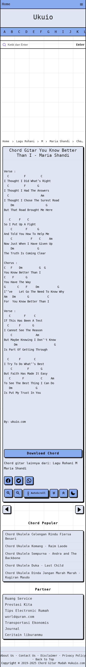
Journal (12, 629)
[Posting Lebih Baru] (7, 509)
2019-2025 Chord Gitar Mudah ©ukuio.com (53, 663)
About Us (7, 655)
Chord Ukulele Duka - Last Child (34, 565)
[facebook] (8, 480)
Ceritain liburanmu (24, 635)
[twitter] (18, 480)
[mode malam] (73, 493)
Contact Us (27, 655)
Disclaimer (48, 655)
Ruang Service (18, 599)
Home (6, 4)
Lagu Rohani (63, 463)
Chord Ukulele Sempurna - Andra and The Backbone (41, 556)
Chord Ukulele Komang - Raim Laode (36, 546)
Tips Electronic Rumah (27, 611)
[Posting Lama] (79, 509)
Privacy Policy (74, 655)
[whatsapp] (29, 480)
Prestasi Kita (18, 605)
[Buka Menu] (81, 5)
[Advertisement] (43, 95)
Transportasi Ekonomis (27, 623)
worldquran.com (19, 617)
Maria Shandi (15, 468)
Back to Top (44, 659)
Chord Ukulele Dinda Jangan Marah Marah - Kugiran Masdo (42, 575)
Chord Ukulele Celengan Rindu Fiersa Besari (38, 536)
